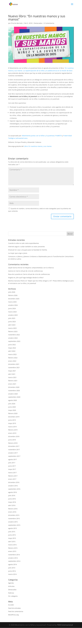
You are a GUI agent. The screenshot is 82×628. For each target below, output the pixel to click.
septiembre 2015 (14, 525)
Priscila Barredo (16, 23)
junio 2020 (12, 407)
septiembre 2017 (14, 456)
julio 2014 (11, 568)
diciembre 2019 (13, 417)
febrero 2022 (12, 358)
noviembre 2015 (14, 518)
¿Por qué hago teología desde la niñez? (30, 278)
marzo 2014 (12, 574)
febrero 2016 (12, 509)
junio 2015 (12, 535)
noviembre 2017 (14, 450)
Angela (10, 278)
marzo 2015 (12, 545)
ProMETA (58, 136)
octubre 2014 (13, 558)
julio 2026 (11, 292)
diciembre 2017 (13, 446)
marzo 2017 (12, 473)
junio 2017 (12, 466)
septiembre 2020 (14, 397)
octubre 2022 (13, 338)
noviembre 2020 (14, 391)
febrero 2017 (12, 476)
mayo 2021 (12, 371)
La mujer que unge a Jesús (17, 253)
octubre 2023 (13, 315)
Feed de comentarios (15, 611)
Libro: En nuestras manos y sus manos (38, 146)
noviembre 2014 (14, 555)
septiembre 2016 (14, 489)
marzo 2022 (12, 354)
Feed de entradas (14, 608)
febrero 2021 (12, 381)
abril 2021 (11, 374)
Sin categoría (13, 596)
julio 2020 (11, 404)
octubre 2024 (13, 305)
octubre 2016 (13, 486)
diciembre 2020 (13, 387)
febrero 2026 (12, 295)
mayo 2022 (12, 348)
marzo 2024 (12, 312)
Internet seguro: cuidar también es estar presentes (26, 247)
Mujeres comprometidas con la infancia (39, 268)
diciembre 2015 (13, 515)
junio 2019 (12, 420)
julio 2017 (11, 463)
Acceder (11, 605)
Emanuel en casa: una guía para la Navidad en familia (27, 250)
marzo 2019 (12, 427)
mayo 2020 (12, 410)
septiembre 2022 (14, 341)
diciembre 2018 (13, 436)
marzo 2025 (12, 302)
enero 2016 (12, 512)
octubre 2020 (13, 394)
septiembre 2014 (14, 561)
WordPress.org (13, 615)
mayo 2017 (12, 469)
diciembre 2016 (13, 482)
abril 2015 (11, 542)
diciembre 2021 (13, 364)
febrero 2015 (12, 548)
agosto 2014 (12, 564)
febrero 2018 (12, 443)
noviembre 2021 (14, 367)
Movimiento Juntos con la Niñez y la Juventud (38, 136)
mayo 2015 (12, 538)
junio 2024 (12, 308)
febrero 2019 (12, 430)
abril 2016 (11, 505)
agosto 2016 (12, 492)
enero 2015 (12, 551)
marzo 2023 (12, 328)
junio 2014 (12, 571)
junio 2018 (12, 440)
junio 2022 (12, 345)
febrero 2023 (12, 331)
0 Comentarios (49, 23)
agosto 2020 (12, 400)
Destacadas (38, 23)
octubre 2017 (13, 453)
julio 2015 (11, 532)
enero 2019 (12, 433)
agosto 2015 (12, 528)
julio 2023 (11, 318)
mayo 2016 (12, 502)
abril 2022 (11, 351)
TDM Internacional (65, 625)
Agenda (11, 583)
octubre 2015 (13, 522)
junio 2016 (12, 499)
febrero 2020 (12, 413)
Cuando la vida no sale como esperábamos (23, 243)
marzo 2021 (12, 377)
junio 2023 (12, 322)
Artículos (11, 586)
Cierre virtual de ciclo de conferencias (29, 271)
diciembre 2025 (13, 299)
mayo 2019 (12, 423)
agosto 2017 (12, 459)
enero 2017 (12, 479)
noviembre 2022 (14, 335)
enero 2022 (12, 361)
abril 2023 (11, 325)
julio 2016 (11, 495)
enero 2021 (12, 384)
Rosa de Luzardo (14, 274)
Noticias (11, 593)
